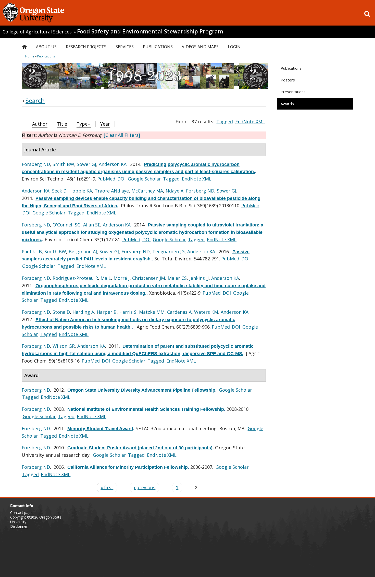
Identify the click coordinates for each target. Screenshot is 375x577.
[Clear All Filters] (122, 135)
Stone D (61, 312)
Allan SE (91, 225)
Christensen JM (148, 278)
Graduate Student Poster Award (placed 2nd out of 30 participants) (139, 447)
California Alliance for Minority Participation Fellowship (127, 467)
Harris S (127, 312)
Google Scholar (144, 179)
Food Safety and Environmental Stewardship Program (150, 31)
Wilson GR (64, 346)
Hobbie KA (80, 191)
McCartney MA (147, 191)
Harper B (107, 312)
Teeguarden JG (168, 251)
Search (35, 100)
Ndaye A (174, 191)
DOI (121, 179)
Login (234, 47)
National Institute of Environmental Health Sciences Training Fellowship (145, 409)
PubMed (106, 179)
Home (29, 56)
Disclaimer (19, 526)
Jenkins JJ (199, 278)
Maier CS (177, 278)
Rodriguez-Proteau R (75, 278)
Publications (291, 68)
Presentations (293, 91)
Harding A (83, 312)
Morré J (122, 278)
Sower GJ (86, 164)
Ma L (106, 278)
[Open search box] (367, 14)
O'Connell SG (67, 225)
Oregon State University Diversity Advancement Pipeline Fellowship (141, 390)
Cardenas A (179, 312)
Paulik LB (32, 251)
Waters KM (206, 312)
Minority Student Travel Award (100, 428)
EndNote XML (250, 121)
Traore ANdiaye (112, 191)
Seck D (59, 191)
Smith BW (63, 164)
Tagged (224, 121)
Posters (288, 79)
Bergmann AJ (83, 251)
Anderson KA (113, 164)
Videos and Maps (200, 47)
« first (107, 487)
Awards (287, 103)
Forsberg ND (36, 164)
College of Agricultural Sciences (37, 32)
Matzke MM (152, 312)
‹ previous (144, 487)
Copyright (18, 517)
